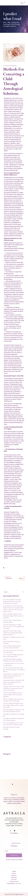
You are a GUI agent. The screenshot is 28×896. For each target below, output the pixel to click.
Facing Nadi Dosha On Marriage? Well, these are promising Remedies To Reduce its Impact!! (13, 682)
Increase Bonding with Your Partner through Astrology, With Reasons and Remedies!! (13, 616)
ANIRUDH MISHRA (11, 66)
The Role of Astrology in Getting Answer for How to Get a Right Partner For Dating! (13, 626)
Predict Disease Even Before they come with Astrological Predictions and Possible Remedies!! (13, 676)
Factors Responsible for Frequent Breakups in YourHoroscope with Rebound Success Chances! (12, 601)
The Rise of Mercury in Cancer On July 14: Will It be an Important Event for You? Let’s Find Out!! (13, 688)
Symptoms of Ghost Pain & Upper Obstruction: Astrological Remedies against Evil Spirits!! (12, 632)
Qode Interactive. (16, 843)
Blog (9, 22)
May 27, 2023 (11, 46)
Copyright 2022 (9, 894)
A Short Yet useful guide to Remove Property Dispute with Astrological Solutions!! (12, 694)
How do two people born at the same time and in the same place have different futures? (14, 669)
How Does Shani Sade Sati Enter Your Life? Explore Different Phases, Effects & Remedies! (13, 705)
